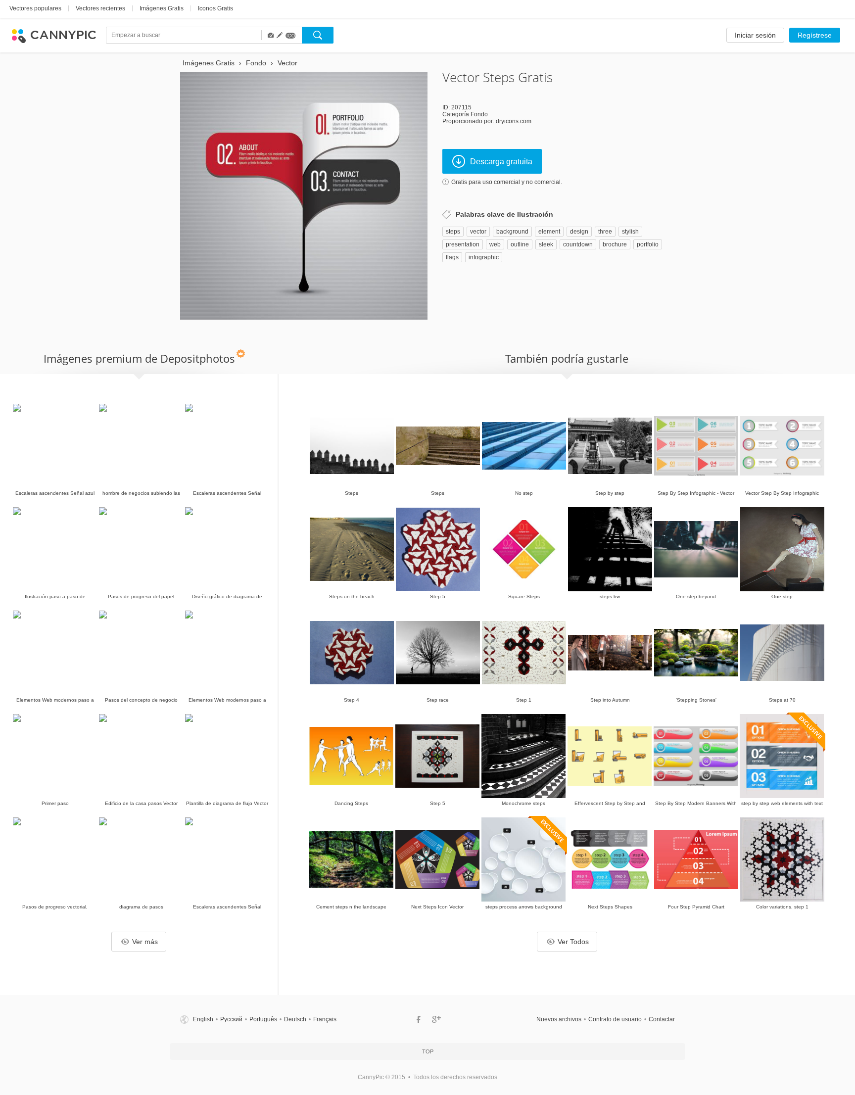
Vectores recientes (100, 8)
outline (520, 244)
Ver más (145, 942)
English (203, 1019)
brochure (615, 244)
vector (478, 231)
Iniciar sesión (755, 35)
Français (324, 1019)
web (495, 244)
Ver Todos (573, 942)
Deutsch (295, 1019)
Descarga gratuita (501, 161)
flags (452, 257)
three (605, 231)
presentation (462, 244)
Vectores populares (35, 8)
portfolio (648, 244)
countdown (578, 244)
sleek (546, 244)
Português (263, 1019)
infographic (484, 257)
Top (427, 1051)
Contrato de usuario (615, 1019)
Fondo (479, 114)
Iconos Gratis (215, 8)
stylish (630, 231)
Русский (231, 1019)
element (549, 231)
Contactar (662, 1019)
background (512, 231)
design (579, 231)
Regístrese (815, 35)
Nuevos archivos (558, 1019)
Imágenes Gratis (162, 8)
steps (453, 231)
